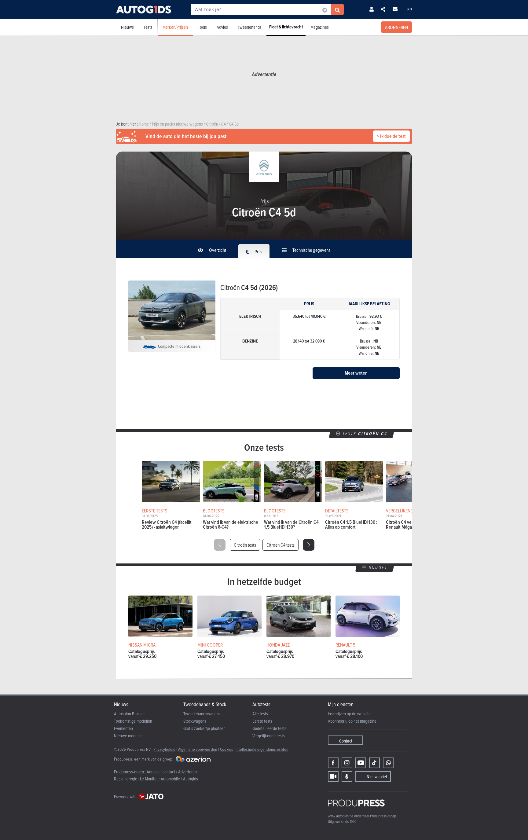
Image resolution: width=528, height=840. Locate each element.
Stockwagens (194, 721)
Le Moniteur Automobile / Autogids (169, 779)
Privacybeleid (164, 749)
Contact (345, 741)
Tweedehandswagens (202, 713)
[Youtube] (360, 762)
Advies (222, 27)
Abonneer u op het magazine (352, 721)
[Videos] (333, 776)
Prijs (258, 251)
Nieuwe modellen (129, 735)
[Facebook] (333, 762)
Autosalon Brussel (129, 713)
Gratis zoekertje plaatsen (204, 728)
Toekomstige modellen (133, 721)
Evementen (123, 728)
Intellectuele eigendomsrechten (262, 749)
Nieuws (127, 27)
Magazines (319, 27)
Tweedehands (250, 27)
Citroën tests (245, 544)
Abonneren (396, 27)
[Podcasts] (347, 776)
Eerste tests (262, 721)
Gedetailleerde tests (269, 728)
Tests (148, 27)
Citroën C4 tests (280, 544)
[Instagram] (347, 762)
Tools (202, 27)
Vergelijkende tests (268, 735)
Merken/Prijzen (175, 27)
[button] (308, 545)
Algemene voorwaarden (197, 749)
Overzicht (217, 250)
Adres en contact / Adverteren (172, 771)
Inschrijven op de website (349, 713)
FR (409, 9)
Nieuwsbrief (377, 776)
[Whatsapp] (388, 762)
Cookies (226, 749)
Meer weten (356, 372)
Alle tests (260, 713)
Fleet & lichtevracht (286, 27)
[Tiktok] (374, 762)
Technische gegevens (311, 250)
